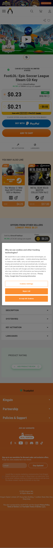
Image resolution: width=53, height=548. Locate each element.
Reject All (26, 291)
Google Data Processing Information (23, 276)
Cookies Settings (26, 284)
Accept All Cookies (26, 299)
